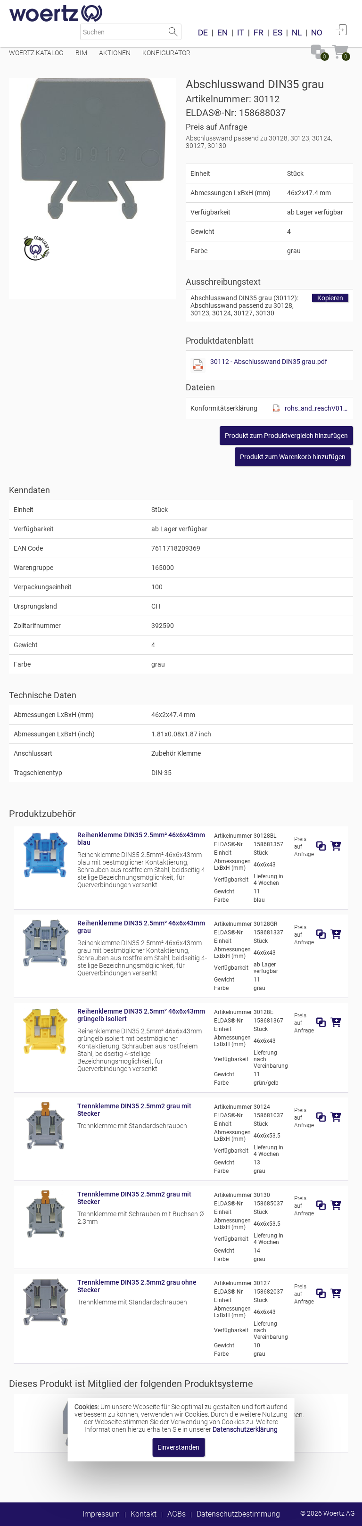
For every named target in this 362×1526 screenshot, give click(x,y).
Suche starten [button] (173, 32)
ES (277, 32)
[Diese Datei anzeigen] (198, 365)
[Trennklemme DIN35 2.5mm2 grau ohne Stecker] (45, 1323)
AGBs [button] (176, 1514)
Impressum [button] (101, 1514)
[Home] (56, 14)
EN (222, 32)
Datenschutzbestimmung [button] (238, 1514)
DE (203, 32)
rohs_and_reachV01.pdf (316, 408)
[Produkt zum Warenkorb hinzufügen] (335, 846)
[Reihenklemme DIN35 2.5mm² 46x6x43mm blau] (45, 876)
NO (316, 32)
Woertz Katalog (36, 53)
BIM (81, 53)
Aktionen (115, 53)
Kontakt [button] (143, 1514)
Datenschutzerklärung (245, 1429)
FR (258, 32)
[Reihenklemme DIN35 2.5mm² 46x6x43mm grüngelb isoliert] (45, 1052)
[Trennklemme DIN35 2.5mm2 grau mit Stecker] (45, 1147)
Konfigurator (166, 53)
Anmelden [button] (341, 30)
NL (297, 32)
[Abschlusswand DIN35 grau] (92, 148)
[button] (286, 435)
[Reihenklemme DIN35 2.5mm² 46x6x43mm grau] (45, 964)
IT (240, 32)
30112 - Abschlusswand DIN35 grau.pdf (268, 361)
